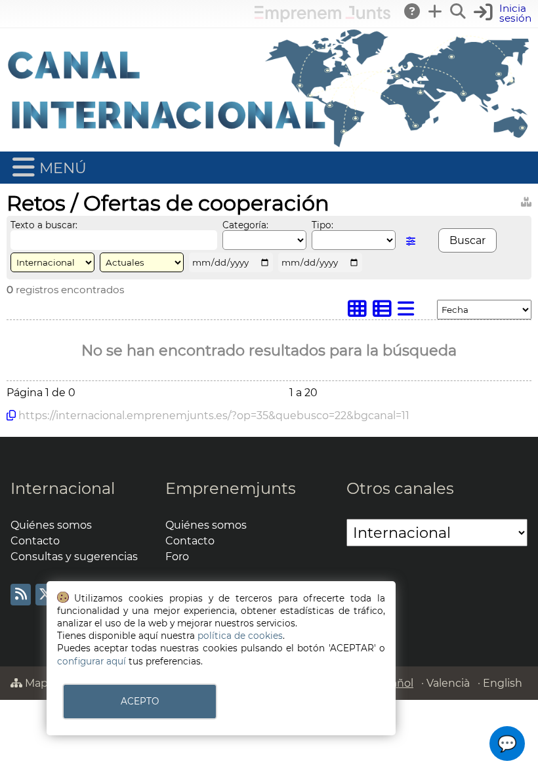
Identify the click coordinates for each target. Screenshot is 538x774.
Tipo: (322, 225)
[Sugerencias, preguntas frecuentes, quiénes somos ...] (412, 11)
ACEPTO (140, 701)
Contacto (35, 541)
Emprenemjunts (230, 488)
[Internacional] (269, 145)
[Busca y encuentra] (458, 11)
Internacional (62, 488)
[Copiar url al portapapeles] (11, 415)
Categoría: (245, 225)
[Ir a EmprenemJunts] (322, 18)
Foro (177, 556)
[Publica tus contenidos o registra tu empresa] (435, 11)
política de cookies (240, 635)
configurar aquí (91, 661)
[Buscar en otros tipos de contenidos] (526, 199)
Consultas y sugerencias (74, 556)
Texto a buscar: (43, 225)
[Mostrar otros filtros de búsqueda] (411, 241)
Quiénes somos (51, 525)
